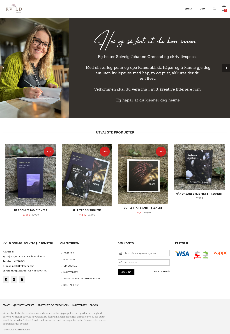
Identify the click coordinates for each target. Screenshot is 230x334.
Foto (202, 8)
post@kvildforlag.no (23, 266)
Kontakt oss (71, 285)
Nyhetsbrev (70, 272)
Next (226, 68)
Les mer (88, 320)
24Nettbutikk (23, 329)
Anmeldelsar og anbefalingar (81, 278)
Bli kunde (69, 259)
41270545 (19, 261)
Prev (4, 68)
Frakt (6, 305)
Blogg (94, 305)
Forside (68, 253)
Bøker (188, 8)
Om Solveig (70, 265)
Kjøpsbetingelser (23, 305)
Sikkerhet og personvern (53, 305)
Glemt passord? (162, 271)
